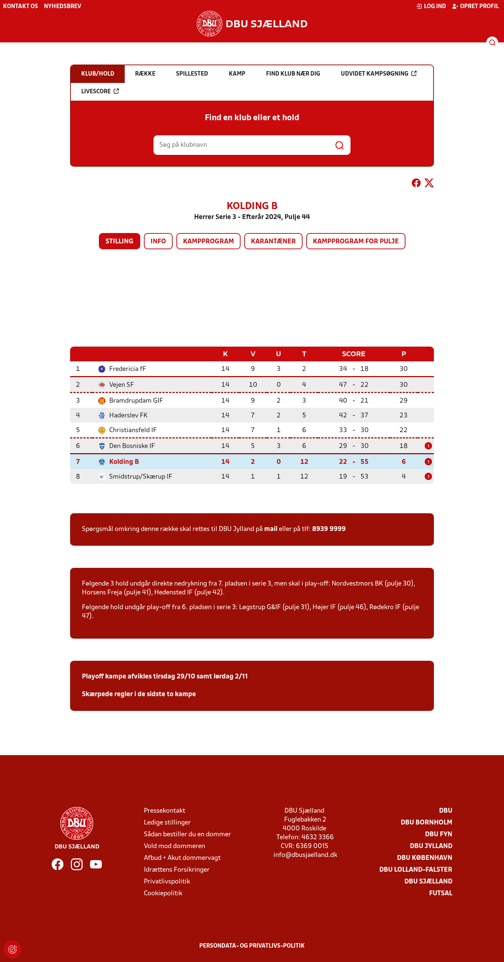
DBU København (424, 858)
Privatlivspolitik (167, 882)
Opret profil (479, 6)
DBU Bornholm (426, 823)
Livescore (96, 91)
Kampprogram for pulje (356, 242)
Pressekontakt (164, 811)
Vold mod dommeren (174, 846)
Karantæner (273, 242)
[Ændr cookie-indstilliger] (12, 949)
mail (270, 529)
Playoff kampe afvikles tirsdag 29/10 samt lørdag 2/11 (165, 677)
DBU (445, 811)
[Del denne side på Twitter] (429, 184)
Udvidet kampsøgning (374, 74)
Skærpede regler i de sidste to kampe (139, 694)
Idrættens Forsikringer (177, 870)
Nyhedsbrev (62, 6)
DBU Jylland (431, 846)
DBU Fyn (438, 834)
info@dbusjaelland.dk (305, 855)
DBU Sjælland (428, 882)
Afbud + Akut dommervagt (182, 858)
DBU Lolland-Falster (415, 870)
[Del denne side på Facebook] (416, 184)
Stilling (120, 242)
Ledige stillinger (167, 823)
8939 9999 (329, 529)
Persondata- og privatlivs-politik (252, 946)
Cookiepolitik (163, 893)
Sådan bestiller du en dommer (187, 834)
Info (158, 242)
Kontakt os (20, 6)
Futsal (440, 893)
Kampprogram (208, 242)
